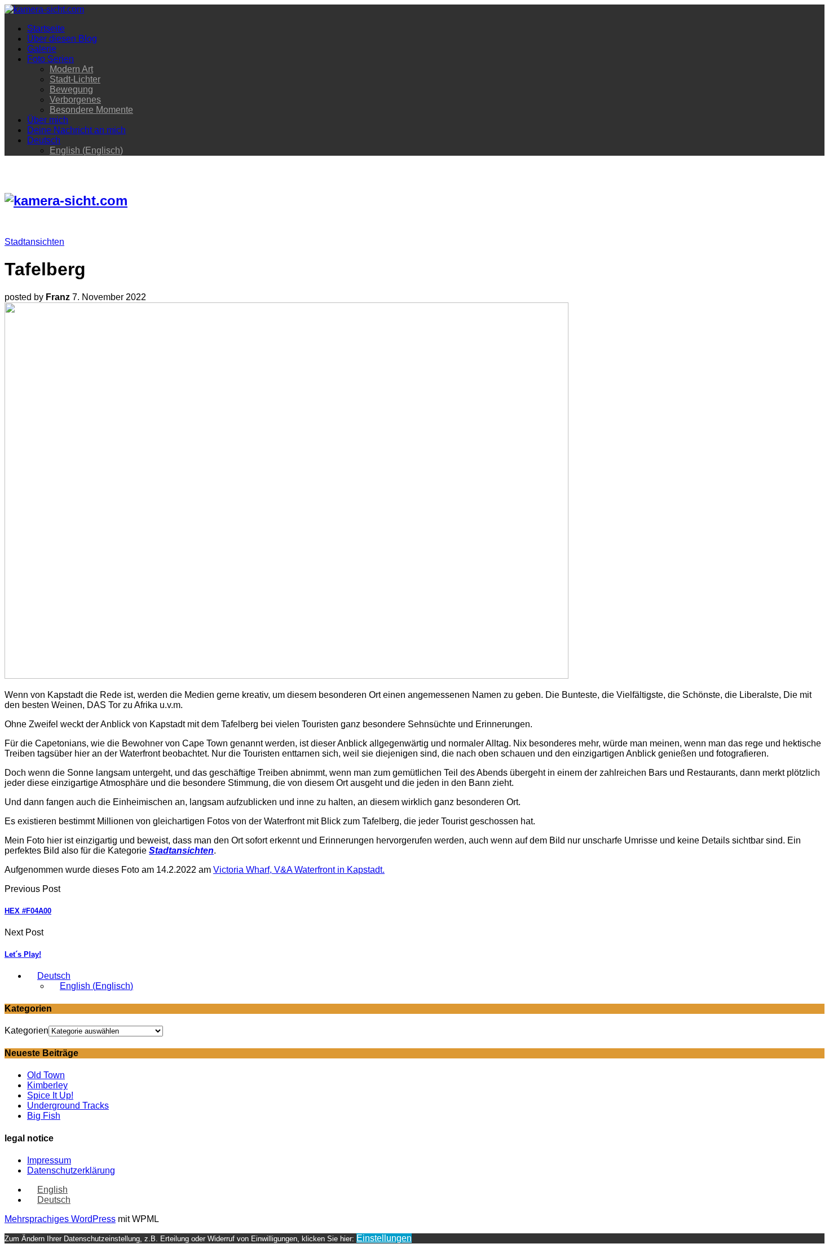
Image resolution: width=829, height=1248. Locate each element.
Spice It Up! (50, 1095)
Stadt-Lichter (75, 79)
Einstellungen (384, 1238)
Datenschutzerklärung (71, 1170)
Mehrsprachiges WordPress (60, 1219)
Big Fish (43, 1115)
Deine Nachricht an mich (76, 130)
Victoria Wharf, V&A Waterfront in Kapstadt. (299, 870)
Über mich (47, 120)
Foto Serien (50, 59)
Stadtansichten (34, 242)
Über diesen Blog (62, 38)
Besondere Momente (91, 110)
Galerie (41, 49)
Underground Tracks (68, 1105)
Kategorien (26, 1030)
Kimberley (47, 1085)
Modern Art (71, 69)
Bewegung (71, 89)
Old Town (46, 1075)
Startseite (46, 28)
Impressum (49, 1160)
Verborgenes (75, 99)
